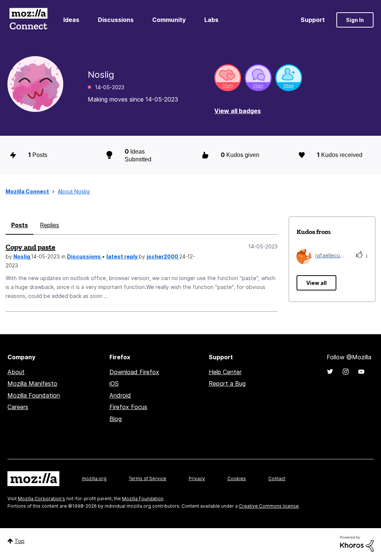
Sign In (355, 20)
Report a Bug (227, 383)
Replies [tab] (49, 225)
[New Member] (288, 77)
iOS (114, 383)
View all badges (237, 111)
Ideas (71, 19)
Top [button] (20, 541)
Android (120, 395)
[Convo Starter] (258, 77)
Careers (17, 407)
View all (316, 283)
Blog (115, 419)
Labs (211, 19)
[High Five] (227, 77)
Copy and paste (30, 246)
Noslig (22, 256)
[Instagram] (345, 371)
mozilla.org (94, 478)
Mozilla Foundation (33, 395)
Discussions (116, 19)
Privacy (197, 478)
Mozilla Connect (28, 20)
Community (169, 19)
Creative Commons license (269, 506)
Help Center (225, 372)
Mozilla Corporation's (41, 498)
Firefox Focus (128, 407)
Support (313, 19)
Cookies (236, 478)
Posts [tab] (19, 225)
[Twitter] (330, 371)
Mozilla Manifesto (32, 383)
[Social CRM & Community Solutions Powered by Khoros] (357, 543)
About (16, 372)
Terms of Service (147, 478)
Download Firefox (134, 372)
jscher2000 (163, 256)
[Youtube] (361, 371)
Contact (276, 478)
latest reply (122, 256)
